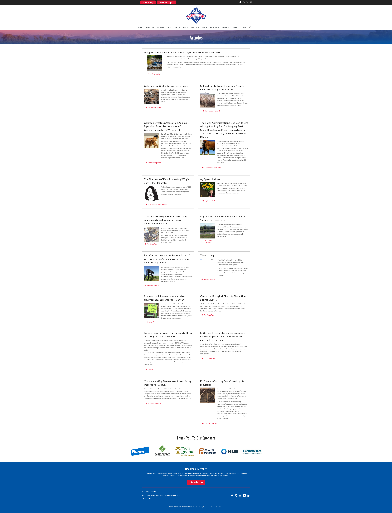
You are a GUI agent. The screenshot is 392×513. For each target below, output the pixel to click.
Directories (214, 27)
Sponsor (225, 27)
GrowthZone (219, 507)
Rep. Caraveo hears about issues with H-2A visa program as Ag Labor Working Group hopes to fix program (167, 259)
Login (244, 27)
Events (204, 27)
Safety (185, 27)
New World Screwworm (155, 27)
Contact (235, 27)
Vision (177, 27)
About (140, 27)
